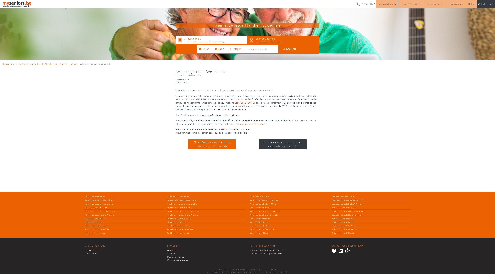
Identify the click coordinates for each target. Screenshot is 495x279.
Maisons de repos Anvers (95, 196)
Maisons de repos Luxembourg (97, 229)
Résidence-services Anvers (178, 196)
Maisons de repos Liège (94, 222)
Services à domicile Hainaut (343, 218)
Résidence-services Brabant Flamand (182, 200)
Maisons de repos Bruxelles (96, 207)
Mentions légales (175, 256)
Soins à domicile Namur (259, 233)
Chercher (291, 49)
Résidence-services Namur (178, 233)
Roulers (63, 63)
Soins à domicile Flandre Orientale (264, 215)
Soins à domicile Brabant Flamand (264, 200)
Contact (171, 253)
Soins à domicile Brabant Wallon (263, 204)
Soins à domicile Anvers (259, 196)
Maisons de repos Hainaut (95, 218)
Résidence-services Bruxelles (179, 207)
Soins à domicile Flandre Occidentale (265, 211)
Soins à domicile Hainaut (260, 218)
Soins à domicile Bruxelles (260, 207)
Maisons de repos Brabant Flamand (99, 200)
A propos (171, 250)
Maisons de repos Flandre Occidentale (100, 211)
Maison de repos (26, 63)
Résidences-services (411, 4)
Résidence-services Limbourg (179, 225)
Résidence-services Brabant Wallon (182, 204)
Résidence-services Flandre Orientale (182, 215)
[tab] (212, 40)
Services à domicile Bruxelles (344, 207)
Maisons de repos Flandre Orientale (99, 215)
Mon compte (456, 4)
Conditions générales (177, 260)
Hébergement (9, 63)
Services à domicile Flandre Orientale (347, 215)
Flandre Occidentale (47, 63)
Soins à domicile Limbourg (260, 225)
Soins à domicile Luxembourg (262, 229)
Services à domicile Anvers (343, 196)
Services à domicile (435, 4)
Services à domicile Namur (343, 233)
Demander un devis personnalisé (265, 253)
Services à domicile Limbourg (344, 225)
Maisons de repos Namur (95, 233)
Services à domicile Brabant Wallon (346, 204)
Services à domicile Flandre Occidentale (348, 211)
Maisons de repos (387, 4)
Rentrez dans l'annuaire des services (267, 250)
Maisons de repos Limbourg (96, 225)
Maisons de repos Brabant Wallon (99, 204)
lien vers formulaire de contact (250, 124)
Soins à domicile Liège (259, 222)
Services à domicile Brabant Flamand (347, 200)
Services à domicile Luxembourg (345, 229)
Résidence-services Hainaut (178, 218)
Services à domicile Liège (342, 222)
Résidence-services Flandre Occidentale (183, 211)
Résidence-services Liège (177, 222)
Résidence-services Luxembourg (180, 229)
